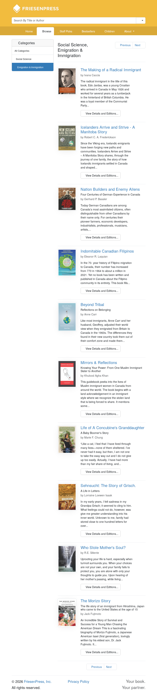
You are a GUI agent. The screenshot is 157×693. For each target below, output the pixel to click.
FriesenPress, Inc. (38, 681)
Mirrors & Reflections (99, 362)
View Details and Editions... (101, 113)
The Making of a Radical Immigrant (111, 69)
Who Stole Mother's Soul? (103, 547)
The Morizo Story (95, 600)
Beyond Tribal (92, 304)
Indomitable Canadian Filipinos (107, 251)
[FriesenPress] (38, 8)
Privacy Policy (78, 681)
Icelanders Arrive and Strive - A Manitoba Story (108, 129)
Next (138, 45)
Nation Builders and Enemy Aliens (110, 189)
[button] (128, 31)
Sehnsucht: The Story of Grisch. (108, 485)
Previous (125, 45)
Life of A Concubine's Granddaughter (112, 427)
